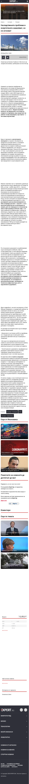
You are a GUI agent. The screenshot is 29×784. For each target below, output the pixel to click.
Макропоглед (6, 716)
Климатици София (6, 694)
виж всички (5, 683)
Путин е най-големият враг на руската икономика (12, 533)
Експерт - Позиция (12, 412)
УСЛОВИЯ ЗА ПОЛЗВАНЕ (13, 764)
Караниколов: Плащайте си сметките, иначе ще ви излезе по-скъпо (12, 469)
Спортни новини (7, 754)
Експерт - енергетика (7, 416)
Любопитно (5, 737)
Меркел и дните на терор (9, 550)
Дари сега (4, 500)
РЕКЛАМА (20, 765)
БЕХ (20, 412)
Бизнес (3, 721)
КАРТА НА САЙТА (5, 767)
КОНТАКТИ (14, 767)
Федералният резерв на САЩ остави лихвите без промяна (14, 11)
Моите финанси (7, 732)
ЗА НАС (3, 764)
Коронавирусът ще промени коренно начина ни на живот (12, 453)
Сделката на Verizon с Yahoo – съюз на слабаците (12, 566)
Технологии (5, 726)
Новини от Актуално (8, 745)
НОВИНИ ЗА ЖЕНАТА (7, 750)
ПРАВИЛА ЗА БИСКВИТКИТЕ (8, 765)
